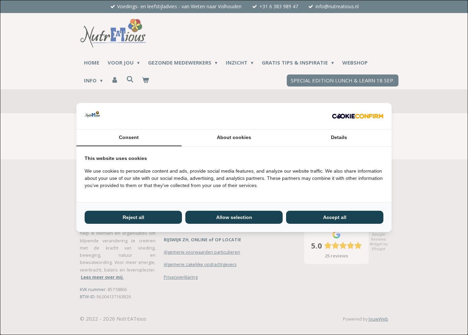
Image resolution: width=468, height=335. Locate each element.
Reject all (133, 217)
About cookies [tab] (234, 137)
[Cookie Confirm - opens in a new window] (357, 116)
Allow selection (234, 217)
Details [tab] (339, 137)
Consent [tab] (129, 137)
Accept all (334, 217)
